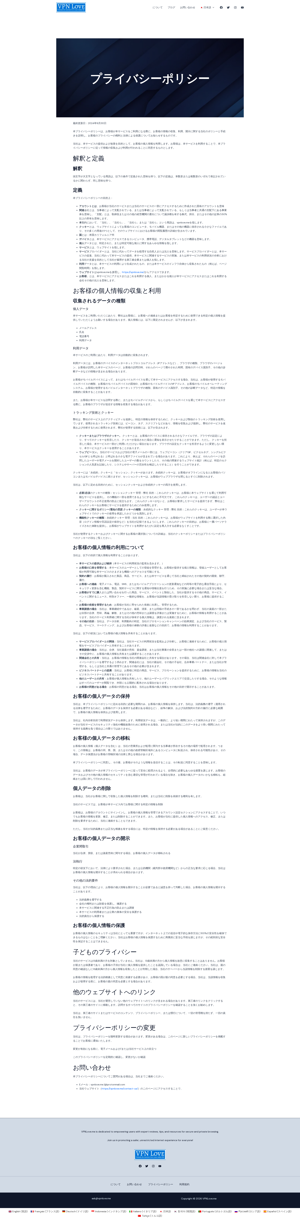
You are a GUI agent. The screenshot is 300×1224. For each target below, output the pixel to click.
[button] (212, 7)
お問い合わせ (187, 7)
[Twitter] (228, 7)
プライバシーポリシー (160, 1184)
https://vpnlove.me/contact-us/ (120, 1088)
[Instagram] (235, 7)
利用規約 (184, 1184)
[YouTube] (242, 7)
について (158, 7)
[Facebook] (221, 7)
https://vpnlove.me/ (133, 272)
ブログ (171, 7)
